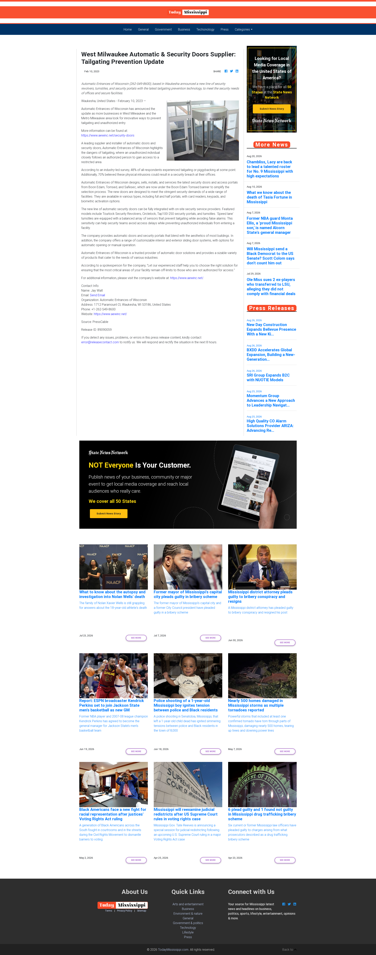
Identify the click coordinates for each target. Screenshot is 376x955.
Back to (288, 949)
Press (225, 29)
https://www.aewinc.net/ (186, 278)
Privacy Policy (124, 910)
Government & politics (188, 923)
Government (163, 29)
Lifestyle (188, 932)
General (143, 29)
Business (184, 29)
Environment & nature (188, 913)
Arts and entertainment (188, 904)
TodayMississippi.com (173, 949)
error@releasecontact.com (100, 342)
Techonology (205, 29)
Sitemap (141, 910)
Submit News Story (272, 108)
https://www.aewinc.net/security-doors (107, 135)
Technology (188, 928)
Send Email (97, 295)
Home (129, 29)
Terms (108, 910)
